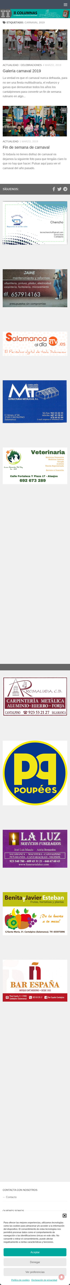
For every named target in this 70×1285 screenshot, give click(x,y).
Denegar (35, 1262)
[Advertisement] (35, 543)
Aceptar (35, 1252)
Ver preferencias (35, 1271)
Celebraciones (31, 65)
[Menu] (65, 4)
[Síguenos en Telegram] (65, 189)
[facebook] (54, 189)
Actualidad (10, 65)
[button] (64, 1215)
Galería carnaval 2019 (22, 71)
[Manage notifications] (61, 1277)
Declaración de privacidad (44, 1280)
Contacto (11, 1197)
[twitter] (59, 189)
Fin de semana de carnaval (26, 147)
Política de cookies (20, 1280)
